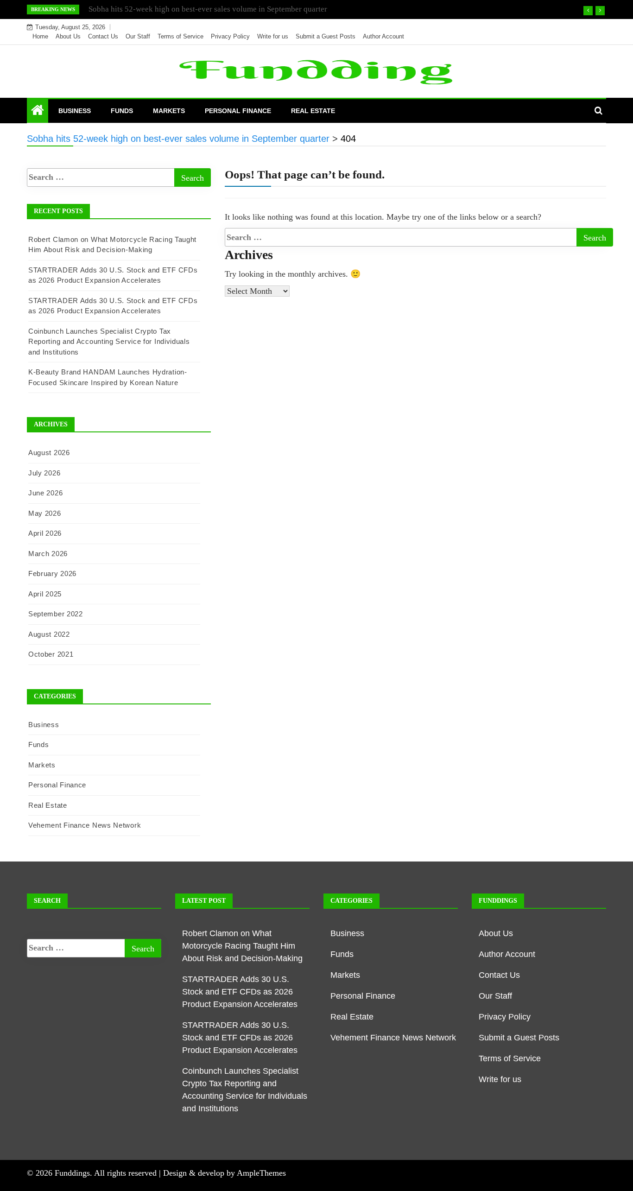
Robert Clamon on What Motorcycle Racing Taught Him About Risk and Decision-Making (242, 946)
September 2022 (55, 614)
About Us (68, 36)
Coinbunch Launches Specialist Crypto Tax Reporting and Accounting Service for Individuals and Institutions (109, 341)
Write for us (272, 36)
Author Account (383, 36)
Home (40, 36)
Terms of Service (180, 36)
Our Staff (138, 36)
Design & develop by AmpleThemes (224, 1173)
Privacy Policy (230, 36)
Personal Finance (238, 110)
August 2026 (49, 452)
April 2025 (45, 594)
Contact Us (103, 36)
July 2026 (44, 473)
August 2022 (49, 634)
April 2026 (45, 533)
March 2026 (48, 553)
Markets (169, 110)
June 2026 (45, 493)
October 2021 (50, 654)
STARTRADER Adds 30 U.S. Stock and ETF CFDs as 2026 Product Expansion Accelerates (240, 992)
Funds (122, 110)
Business (74, 110)
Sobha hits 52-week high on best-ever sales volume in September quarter (208, 9)
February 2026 (52, 573)
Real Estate (313, 110)
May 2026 (44, 513)
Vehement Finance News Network (84, 825)
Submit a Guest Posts (325, 36)
